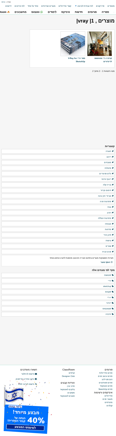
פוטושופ (107, 275)
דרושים (8, 6)
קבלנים (109, 405)
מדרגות (108, 229)
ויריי (109, 281)
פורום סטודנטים (105, 383)
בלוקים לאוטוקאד (67, 389)
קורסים (72, 373)
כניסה (3, 2)
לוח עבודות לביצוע (85, 6)
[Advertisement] (15, 98)
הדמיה (108, 314)
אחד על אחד (33, 6)
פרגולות (108, 168)
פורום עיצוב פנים (105, 376)
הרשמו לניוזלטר (27, 374)
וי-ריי (109, 297)
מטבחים (107, 162)
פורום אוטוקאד (106, 386)
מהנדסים (108, 402)
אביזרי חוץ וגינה (104, 196)
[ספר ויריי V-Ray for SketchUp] (73, 43)
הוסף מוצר (105, 262)
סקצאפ (108, 292)
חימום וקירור (106, 190)
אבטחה (108, 224)
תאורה (108, 151)
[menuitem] (109, 6)
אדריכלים (108, 396)
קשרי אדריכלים (65, 6)
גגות (109, 207)
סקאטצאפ (107, 308)
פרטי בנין (71, 386)
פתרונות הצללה (104, 218)
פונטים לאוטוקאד (67, 396)
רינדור (108, 303)
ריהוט (109, 157)
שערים (108, 246)
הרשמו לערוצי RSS (26, 384)
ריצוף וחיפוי (106, 179)
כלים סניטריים (105, 173)
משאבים (71, 393)
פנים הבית (106, 252)
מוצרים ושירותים (48, 6)
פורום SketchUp (105, 389)
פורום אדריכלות (105, 373)
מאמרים (111, 6)
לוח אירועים (19, 6)
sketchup (107, 286)
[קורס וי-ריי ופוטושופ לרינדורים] (99, 43)
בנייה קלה (107, 185)
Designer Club (68, 376)
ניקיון (109, 212)
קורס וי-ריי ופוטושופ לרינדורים (103, 60)
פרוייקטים (100, 6)
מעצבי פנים (107, 399)
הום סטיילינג (107, 379)
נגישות (108, 240)
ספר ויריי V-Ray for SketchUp (76, 60)
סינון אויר (107, 235)
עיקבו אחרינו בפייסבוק (25, 379)
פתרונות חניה (105, 201)
